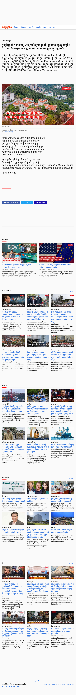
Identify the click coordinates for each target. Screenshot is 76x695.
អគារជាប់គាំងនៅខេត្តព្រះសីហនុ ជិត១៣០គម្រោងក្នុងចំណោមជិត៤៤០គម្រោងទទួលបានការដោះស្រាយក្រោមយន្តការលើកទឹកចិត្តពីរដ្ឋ (62, 316)
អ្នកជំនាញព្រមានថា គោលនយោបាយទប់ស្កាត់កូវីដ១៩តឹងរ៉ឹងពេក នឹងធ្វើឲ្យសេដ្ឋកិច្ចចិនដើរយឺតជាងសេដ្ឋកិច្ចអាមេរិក (37, 410)
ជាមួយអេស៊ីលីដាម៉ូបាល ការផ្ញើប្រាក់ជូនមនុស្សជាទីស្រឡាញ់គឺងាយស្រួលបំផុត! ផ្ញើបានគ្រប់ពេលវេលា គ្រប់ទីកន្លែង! (38, 448)
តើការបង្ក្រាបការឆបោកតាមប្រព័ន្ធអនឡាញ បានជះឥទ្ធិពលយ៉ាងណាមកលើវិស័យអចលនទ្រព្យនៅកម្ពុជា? (38, 356)
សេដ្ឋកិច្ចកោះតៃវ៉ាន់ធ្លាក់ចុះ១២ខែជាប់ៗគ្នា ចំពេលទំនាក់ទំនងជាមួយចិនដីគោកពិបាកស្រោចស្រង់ (12, 409)
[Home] (7, 27)
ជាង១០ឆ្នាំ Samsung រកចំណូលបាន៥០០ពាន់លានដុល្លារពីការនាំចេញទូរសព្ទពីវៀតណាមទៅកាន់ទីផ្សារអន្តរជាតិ (13, 632)
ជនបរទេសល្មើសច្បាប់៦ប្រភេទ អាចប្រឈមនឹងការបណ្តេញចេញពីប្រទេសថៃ (62, 631)
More (71, 291)
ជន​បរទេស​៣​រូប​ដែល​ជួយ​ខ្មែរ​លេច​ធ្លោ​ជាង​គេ (37, 500)
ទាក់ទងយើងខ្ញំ (55, 684)
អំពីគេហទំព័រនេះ (47, 684)
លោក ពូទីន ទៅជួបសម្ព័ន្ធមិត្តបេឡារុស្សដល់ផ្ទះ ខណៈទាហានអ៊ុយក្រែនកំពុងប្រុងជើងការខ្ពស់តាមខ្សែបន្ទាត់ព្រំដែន (13, 448)
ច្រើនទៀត (71, 478)
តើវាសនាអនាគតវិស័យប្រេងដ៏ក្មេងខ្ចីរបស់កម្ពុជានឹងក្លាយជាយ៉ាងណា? (62, 446)
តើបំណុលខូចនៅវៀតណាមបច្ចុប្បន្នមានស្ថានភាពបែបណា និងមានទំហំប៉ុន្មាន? (17, 266)
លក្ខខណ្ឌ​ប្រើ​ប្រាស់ (70, 684)
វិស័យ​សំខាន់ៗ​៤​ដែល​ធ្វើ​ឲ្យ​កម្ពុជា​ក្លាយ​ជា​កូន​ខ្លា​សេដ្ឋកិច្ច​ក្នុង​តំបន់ (61, 531)
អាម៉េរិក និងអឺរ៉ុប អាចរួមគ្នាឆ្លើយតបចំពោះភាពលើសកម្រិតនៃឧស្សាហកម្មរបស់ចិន (55, 266)
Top (39, 681)
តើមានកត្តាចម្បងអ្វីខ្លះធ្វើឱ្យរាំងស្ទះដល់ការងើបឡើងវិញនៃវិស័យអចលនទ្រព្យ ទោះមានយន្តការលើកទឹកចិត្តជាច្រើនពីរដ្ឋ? (13, 356)
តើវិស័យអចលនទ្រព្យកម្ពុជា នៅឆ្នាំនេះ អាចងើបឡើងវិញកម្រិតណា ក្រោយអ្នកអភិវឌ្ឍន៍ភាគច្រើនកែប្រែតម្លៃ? (62, 356)
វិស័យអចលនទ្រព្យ (8, 132)
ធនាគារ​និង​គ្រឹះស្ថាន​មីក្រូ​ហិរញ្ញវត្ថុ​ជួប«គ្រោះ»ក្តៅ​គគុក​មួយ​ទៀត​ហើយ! (13, 500)
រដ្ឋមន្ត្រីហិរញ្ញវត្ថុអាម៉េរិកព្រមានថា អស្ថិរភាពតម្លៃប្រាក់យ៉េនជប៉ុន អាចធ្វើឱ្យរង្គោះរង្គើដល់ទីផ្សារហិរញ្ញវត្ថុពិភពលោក (62, 588)
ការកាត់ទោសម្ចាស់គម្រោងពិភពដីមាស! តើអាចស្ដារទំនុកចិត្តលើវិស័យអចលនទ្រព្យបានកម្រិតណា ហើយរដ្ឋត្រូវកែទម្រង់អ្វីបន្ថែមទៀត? (38, 315)
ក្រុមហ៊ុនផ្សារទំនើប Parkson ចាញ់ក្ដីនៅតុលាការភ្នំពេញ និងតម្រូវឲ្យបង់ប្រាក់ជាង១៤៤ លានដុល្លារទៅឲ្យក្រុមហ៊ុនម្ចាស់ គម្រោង (38, 533)
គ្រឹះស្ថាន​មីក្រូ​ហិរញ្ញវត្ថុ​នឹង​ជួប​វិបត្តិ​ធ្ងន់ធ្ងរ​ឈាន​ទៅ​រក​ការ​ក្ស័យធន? (61, 500)
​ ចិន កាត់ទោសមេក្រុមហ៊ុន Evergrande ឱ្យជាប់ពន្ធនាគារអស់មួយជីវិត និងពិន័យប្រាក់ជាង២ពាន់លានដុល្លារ (12, 315)
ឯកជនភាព (62, 684)
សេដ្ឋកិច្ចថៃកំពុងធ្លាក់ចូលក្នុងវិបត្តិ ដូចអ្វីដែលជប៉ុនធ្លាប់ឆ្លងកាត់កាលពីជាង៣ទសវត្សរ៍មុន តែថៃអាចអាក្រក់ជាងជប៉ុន (38, 632)
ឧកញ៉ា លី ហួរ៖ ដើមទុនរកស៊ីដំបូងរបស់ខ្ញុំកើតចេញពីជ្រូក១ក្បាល (13, 531)
